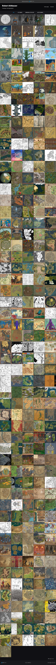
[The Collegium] (39, 533)
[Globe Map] (5, 172)
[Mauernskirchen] (16, 93)
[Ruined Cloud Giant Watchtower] (39, 172)
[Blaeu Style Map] (16, 601)
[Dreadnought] (50, 375)
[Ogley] (28, 240)
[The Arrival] (28, 499)
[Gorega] (50, 387)
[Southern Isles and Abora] (50, 308)
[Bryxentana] (16, 624)
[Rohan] (39, 601)
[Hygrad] (16, 409)
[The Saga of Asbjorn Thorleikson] (5, 612)
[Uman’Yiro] (5, 240)
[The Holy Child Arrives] (50, 330)
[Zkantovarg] (39, 387)
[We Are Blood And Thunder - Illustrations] (28, 274)
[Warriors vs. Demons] (39, 567)
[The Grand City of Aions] (16, 285)
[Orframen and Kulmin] (5, 342)
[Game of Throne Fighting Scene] (16, 274)
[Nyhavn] (16, 545)
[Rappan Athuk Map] (5, 330)
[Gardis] (50, 342)
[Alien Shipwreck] (50, 466)
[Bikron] (39, 263)
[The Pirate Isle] (39, 274)
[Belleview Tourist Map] (28, 353)
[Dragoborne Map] (28, 432)
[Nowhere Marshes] (16, 387)
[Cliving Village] (5, 567)
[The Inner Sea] (50, 567)
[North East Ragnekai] (5, 296)
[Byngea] (39, 48)
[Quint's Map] (5, 364)
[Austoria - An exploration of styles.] (50, 116)
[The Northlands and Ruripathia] (50, 477)
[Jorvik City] (16, 375)
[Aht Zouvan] (28, 635)
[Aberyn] (50, 296)
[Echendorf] (39, 71)
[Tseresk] (50, 127)
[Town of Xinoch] (5, 488)
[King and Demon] (5, 578)
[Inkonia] (39, 353)
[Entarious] (28, 217)
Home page (46, 6)
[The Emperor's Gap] (39, 409)
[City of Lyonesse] (5, 308)
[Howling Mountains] (16, 37)
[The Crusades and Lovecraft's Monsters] (50, 533)
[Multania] (39, 522)
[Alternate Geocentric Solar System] (5, 14)
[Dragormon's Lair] (50, 206)
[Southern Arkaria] (16, 578)
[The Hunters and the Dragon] (39, 161)
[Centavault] (39, 240)
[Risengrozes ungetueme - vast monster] (50, 71)
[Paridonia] (28, 578)
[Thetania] (39, 499)
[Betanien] (39, 93)
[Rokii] (39, 342)
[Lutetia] (5, 646)
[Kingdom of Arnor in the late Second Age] (5, 82)
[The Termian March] (5, 274)
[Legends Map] (39, 105)
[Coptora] (5, 285)
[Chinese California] (5, 37)
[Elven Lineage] (28, 37)
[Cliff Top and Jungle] (16, 172)
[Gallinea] (50, 612)
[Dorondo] (50, 240)
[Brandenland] (16, 195)
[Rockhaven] (50, 37)
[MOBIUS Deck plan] (50, 443)
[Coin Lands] (50, 184)
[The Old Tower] (28, 330)
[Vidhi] (28, 71)
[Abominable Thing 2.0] (5, 217)
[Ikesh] (28, 533)
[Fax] (28, 60)
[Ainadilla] (50, 105)
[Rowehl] (28, 511)
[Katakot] (16, 590)
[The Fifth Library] (16, 206)
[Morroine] (28, 251)
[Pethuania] (28, 522)
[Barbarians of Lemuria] (5, 635)
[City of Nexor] (5, 432)
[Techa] (50, 624)
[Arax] (50, 263)
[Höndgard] (5, 409)
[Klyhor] (50, 82)
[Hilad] (39, 127)
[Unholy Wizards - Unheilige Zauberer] (16, 82)
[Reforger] (50, 522)
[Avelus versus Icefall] (50, 60)
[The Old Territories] (5, 511)
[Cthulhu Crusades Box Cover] (5, 466)
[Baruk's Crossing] (5, 229)
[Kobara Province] (50, 499)
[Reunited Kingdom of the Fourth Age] (50, 454)
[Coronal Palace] (28, 48)
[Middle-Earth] (50, 217)
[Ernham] (16, 522)
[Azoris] (39, 150)
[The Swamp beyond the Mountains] (50, 172)
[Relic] (28, 263)
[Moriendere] (28, 127)
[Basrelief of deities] (39, 60)
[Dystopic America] (16, 308)
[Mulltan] (5, 263)
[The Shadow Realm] (39, 375)
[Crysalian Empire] (39, 578)
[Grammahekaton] (50, 409)
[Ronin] (50, 635)
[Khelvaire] (39, 217)
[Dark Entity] (50, 545)
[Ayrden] (5, 522)
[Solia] (28, 319)
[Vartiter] (50, 274)
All (13, 12)
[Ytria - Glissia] (28, 161)
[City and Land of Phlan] (39, 37)
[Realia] (50, 364)
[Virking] (5, 116)
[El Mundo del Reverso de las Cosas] (16, 251)
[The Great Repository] (50, 319)
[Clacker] (5, 26)
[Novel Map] (5, 387)
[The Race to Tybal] (50, 578)
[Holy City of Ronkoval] (28, 488)
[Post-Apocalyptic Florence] (16, 127)
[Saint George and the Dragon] (28, 466)
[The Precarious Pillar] (39, 116)
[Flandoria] (39, 82)
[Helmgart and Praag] (50, 488)
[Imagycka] (39, 330)
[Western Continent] (16, 443)
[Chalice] (39, 466)
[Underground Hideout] (28, 82)
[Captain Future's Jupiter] (16, 477)
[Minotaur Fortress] (16, 488)
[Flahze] (50, 285)
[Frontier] (28, 624)
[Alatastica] (5, 161)
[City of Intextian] (28, 285)
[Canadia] (39, 590)
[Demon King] (28, 556)
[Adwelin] (16, 342)
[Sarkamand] (28, 590)
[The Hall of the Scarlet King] (39, 545)
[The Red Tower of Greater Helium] (16, 556)
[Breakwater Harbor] (16, 432)
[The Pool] (16, 184)
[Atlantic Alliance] (5, 60)
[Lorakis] (39, 624)
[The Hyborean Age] (5, 624)
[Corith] (5, 556)
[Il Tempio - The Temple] (5, 71)
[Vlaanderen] (5, 590)
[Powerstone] (50, 511)
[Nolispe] (28, 195)
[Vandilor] (5, 184)
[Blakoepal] (39, 443)
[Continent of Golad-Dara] (16, 116)
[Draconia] (39, 251)
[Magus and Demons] (28, 308)
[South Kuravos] (50, 590)
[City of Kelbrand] (39, 364)
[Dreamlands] (50, 229)
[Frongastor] (16, 217)
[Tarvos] (5, 443)
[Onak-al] (16, 240)
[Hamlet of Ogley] (28, 93)
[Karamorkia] (28, 612)
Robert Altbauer (9, 6)
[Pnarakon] (5, 454)
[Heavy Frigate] (16, 105)
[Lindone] (28, 116)
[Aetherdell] (16, 229)
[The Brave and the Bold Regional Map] (28, 184)
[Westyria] (28, 229)
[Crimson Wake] (50, 26)
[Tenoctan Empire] (39, 398)
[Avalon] (5, 398)
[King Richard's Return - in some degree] (16, 60)
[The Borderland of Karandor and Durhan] (16, 612)
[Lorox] (16, 296)
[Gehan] (5, 93)
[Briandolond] (5, 499)
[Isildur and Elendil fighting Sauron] (39, 432)
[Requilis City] (16, 330)
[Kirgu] (16, 14)
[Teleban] (50, 161)
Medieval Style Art (29, 12)
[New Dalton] (28, 206)
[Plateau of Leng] (50, 93)
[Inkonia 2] (28, 296)
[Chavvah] (50, 432)
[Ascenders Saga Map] (28, 342)
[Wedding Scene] (28, 443)
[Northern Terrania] (28, 375)
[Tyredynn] (16, 567)
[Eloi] (28, 150)
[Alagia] (39, 488)
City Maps (20, 12)
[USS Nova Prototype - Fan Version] (16, 499)
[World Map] (39, 184)
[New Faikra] (39, 206)
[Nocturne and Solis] (28, 409)
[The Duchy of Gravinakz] (50, 398)
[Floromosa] (5, 251)
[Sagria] (28, 398)
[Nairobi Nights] (28, 105)
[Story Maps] (5, 375)
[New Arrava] (16, 454)
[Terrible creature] (5, 545)
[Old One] (16, 319)
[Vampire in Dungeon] (28, 26)
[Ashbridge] (5, 477)
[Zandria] (50, 251)
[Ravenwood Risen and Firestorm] (39, 296)
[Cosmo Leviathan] (50, 601)
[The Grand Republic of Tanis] (39, 319)
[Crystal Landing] (28, 567)
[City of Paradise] (39, 26)
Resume (52, 6)
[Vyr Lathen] (16, 263)
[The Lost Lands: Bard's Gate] (16, 511)
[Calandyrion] (39, 612)
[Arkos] (28, 172)
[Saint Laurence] (16, 48)
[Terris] (28, 387)
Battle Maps (40, 12)
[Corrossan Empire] (16, 364)
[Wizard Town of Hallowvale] (5, 533)
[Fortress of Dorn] (39, 195)
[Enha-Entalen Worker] (39, 14)
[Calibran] (39, 635)
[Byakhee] (39, 308)
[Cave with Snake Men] (16, 26)
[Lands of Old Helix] (5, 48)
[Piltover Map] (39, 454)
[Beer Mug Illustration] (50, 150)
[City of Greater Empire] (39, 285)
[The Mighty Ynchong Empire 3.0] (39, 556)
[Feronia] (5, 353)
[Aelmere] (5, 206)
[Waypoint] (5, 127)
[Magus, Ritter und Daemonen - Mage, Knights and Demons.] (28, 454)
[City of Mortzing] (28, 364)
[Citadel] (28, 545)
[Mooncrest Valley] (16, 466)
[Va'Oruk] (5, 150)
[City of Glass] (16, 150)
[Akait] (50, 353)
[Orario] (16, 161)
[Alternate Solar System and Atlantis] (50, 14)
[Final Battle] (5, 319)
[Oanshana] (50, 195)
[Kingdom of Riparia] (5, 105)
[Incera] (28, 14)
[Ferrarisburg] (39, 229)
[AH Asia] (5, 601)
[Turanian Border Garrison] (16, 635)
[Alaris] (28, 477)
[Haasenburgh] (16, 533)
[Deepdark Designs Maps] (39, 511)
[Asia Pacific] (50, 48)
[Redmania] (5, 195)
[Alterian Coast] (16, 398)
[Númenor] (28, 601)
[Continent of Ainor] (16, 353)
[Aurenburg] (16, 71)
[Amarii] (39, 477)
